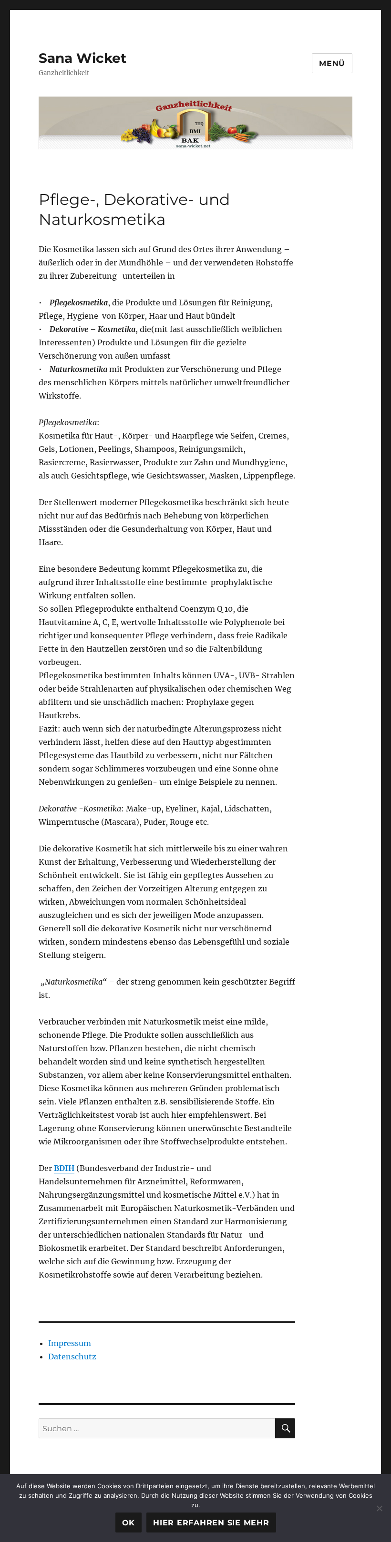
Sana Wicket (82, 58)
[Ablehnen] (379, 1508)
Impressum (69, 1343)
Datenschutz (72, 1356)
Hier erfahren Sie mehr (211, 1522)
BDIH (64, 1168)
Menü (332, 63)
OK (128, 1522)
